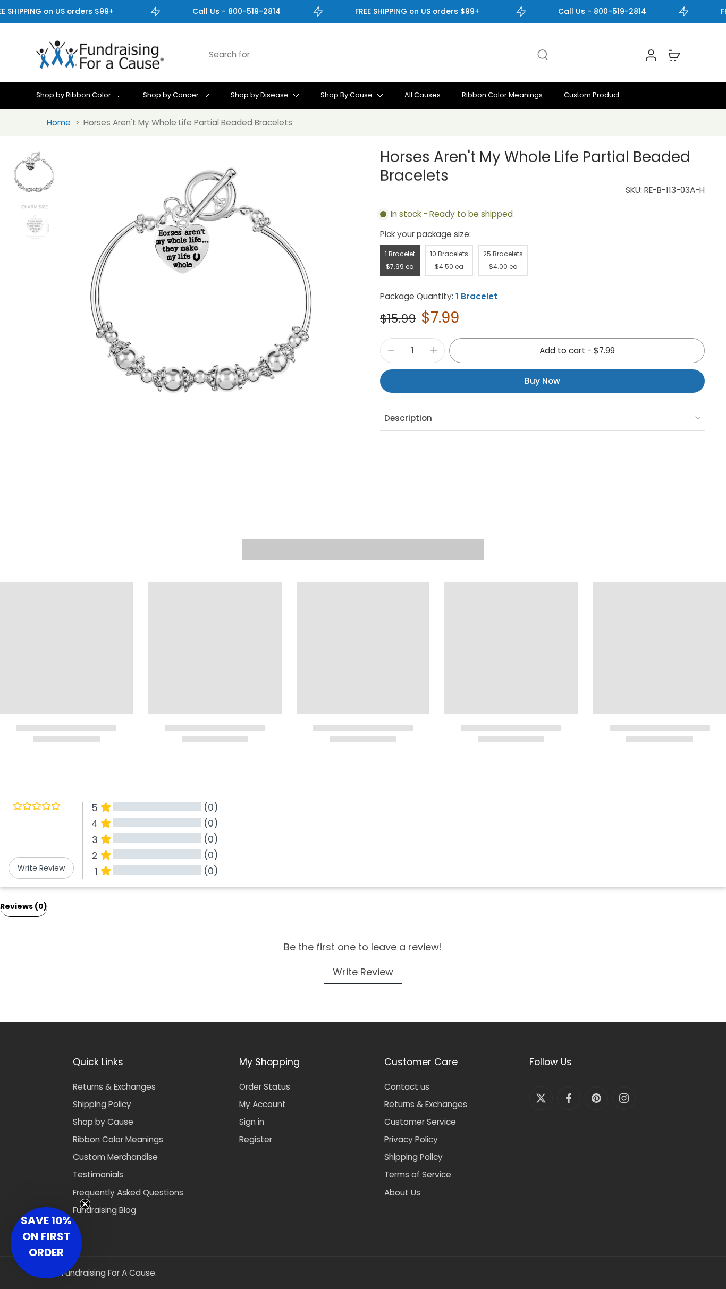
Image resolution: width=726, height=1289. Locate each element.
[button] (577, 350)
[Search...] (542, 54)
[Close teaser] (85, 1204)
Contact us (406, 1086)
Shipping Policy (102, 1104)
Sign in (251, 1121)
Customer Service (420, 1121)
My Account (262, 1104)
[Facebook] (568, 1098)
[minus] (391, 350)
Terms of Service (417, 1174)
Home (59, 122)
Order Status (264, 1086)
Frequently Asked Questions (128, 1192)
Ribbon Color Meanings (118, 1139)
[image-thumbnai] (34, 172)
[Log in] (650, 54)
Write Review (363, 972)
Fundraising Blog (104, 1210)
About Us (402, 1192)
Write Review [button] (41, 868)
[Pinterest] (596, 1098)
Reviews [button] (23, 906)
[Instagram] (624, 1098)
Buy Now (542, 380)
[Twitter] (541, 1098)
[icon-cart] (674, 54)
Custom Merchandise (115, 1156)
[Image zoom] (204, 281)
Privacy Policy (411, 1139)
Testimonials (98, 1174)
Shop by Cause (103, 1121)
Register (255, 1139)
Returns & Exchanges (114, 1086)
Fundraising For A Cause (108, 1272)
